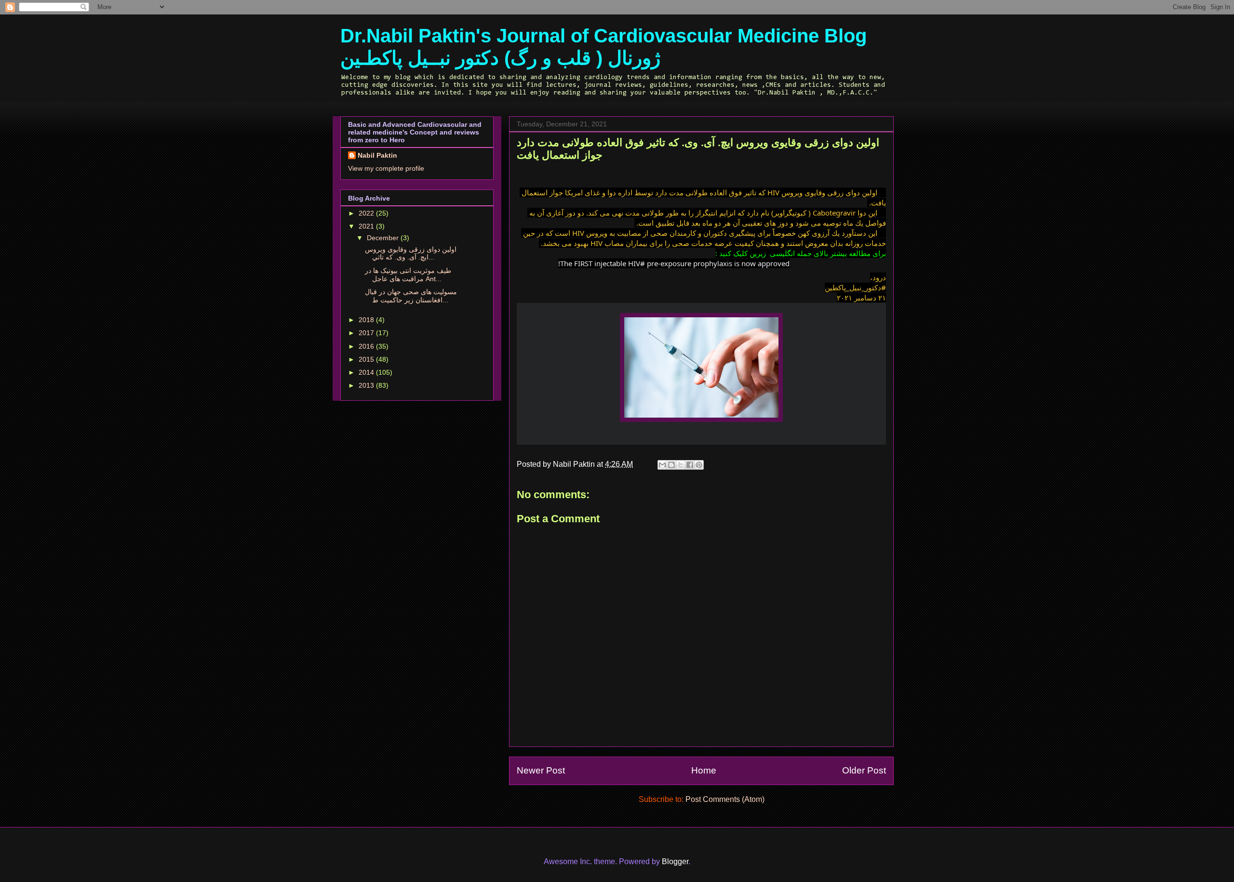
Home (703, 770)
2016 (367, 346)
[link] (855, 288)
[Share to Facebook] (690, 465)
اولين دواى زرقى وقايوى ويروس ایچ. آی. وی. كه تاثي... (410, 253)
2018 (367, 320)
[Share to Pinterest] (699, 465)
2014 (367, 372)
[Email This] (662, 465)
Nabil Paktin (377, 155)
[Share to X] (680, 465)
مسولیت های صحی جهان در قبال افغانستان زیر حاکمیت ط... (411, 296)
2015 (367, 359)
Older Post (864, 770)
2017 (367, 333)
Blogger (675, 861)
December (384, 238)
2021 (367, 226)
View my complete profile (386, 168)
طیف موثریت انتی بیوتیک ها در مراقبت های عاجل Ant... (408, 275)
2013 (367, 385)
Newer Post (541, 770)
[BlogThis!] (671, 465)
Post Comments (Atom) (725, 799)
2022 (367, 213)
